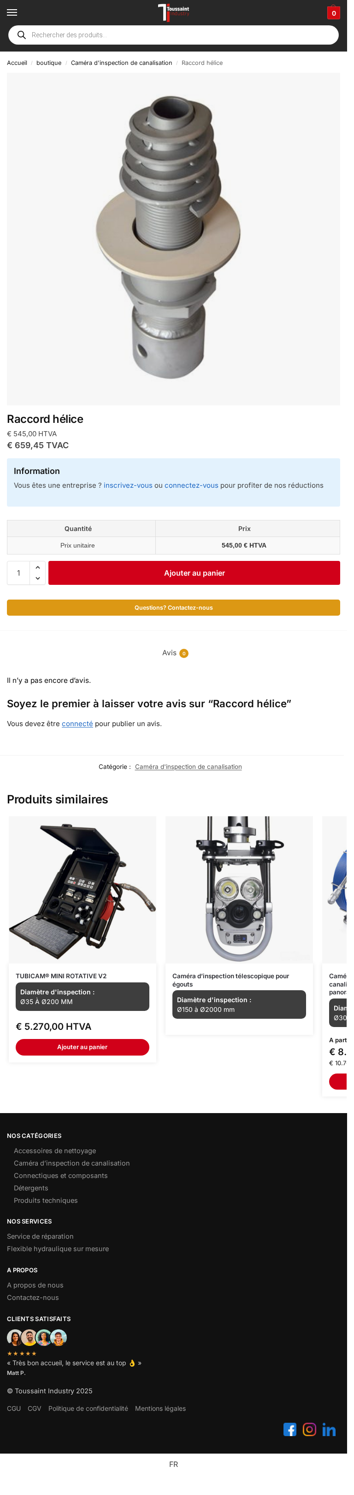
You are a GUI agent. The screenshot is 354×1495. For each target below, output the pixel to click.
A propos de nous (35, 1285)
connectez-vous (191, 485)
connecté (77, 723)
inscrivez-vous (128, 485)
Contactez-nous (33, 1297)
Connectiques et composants (61, 1176)
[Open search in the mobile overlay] (173, 35)
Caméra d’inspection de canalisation (72, 1163)
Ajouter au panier (194, 572)
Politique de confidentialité (88, 1408)
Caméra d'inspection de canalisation (121, 62)
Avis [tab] (174, 652)
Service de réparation (40, 1236)
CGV (34, 1408)
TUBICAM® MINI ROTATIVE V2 (61, 976)
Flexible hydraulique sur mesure (58, 1249)
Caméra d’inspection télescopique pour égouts (230, 980)
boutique (48, 62)
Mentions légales (160, 1408)
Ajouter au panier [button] (82, 1047)
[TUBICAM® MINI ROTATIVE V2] (82, 890)
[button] (332, 12)
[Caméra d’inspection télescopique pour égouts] (239, 890)
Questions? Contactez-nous (174, 607)
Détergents (31, 1188)
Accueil (17, 62)
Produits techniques (46, 1200)
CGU (14, 1408)
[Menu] (21, 13)
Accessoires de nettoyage (55, 1151)
